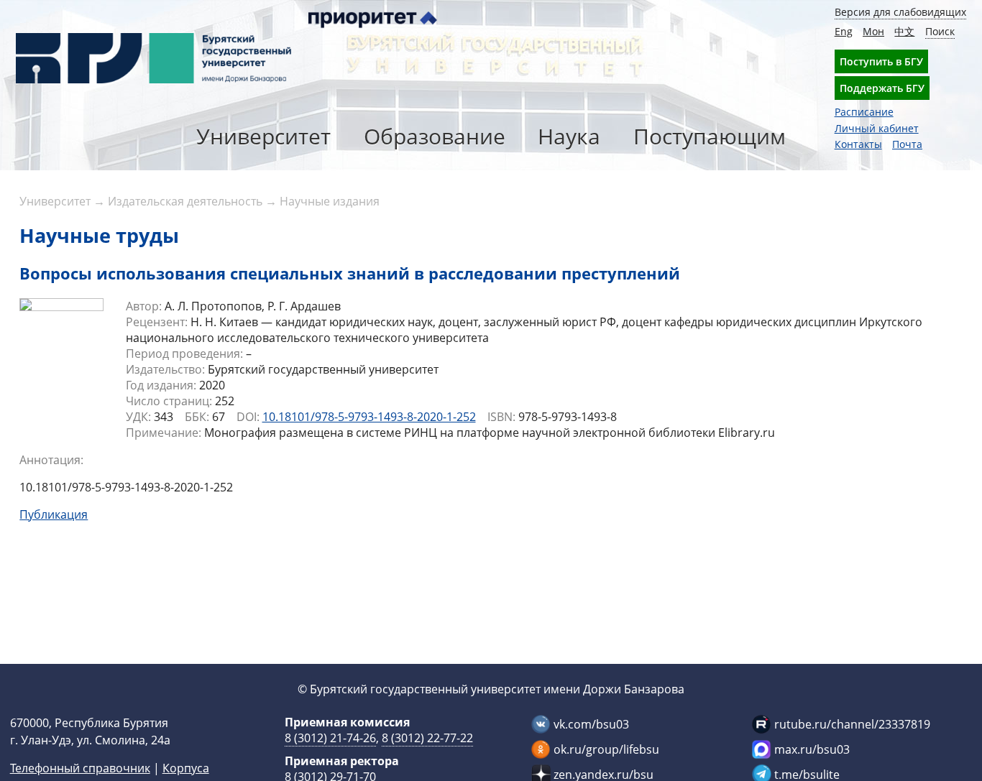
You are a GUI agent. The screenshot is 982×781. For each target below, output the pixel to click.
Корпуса (185, 768)
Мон (873, 31)
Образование (434, 136)
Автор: (144, 306)
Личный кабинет (877, 128)
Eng (844, 31)
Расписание (864, 112)
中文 (904, 31)
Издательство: (165, 369)
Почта (907, 144)
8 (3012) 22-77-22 (427, 738)
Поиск (940, 31)
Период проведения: (184, 353)
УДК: (138, 417)
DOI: (248, 417)
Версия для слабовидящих (900, 12)
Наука (569, 136)
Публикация (53, 514)
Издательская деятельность (185, 201)
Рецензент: (157, 322)
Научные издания (330, 201)
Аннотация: (51, 460)
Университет (263, 136)
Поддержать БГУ (882, 88)
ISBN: (501, 417)
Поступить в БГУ (881, 61)
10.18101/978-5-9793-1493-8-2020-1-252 (369, 417)
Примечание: (163, 432)
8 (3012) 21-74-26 (330, 738)
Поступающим (709, 136)
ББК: (197, 417)
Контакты (858, 144)
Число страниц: (169, 401)
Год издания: (161, 385)
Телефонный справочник (80, 768)
